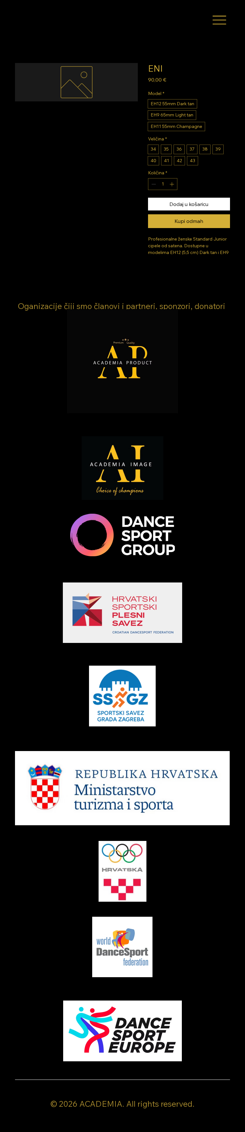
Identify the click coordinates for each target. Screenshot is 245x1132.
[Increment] (172, 184)
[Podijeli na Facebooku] (152, 270)
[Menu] (219, 20)
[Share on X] (188, 270)
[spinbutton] (162, 184)
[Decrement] (153, 184)
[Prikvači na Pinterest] (164, 270)
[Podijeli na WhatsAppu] (176, 270)
